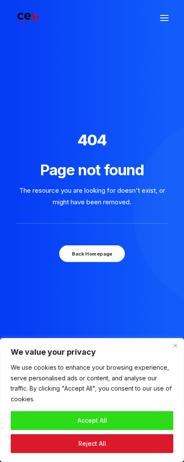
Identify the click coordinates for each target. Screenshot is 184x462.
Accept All (92, 420)
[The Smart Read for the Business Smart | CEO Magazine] (28, 18)
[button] (164, 18)
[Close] (175, 345)
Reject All (92, 443)
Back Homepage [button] (92, 253)
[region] (92, 400)
